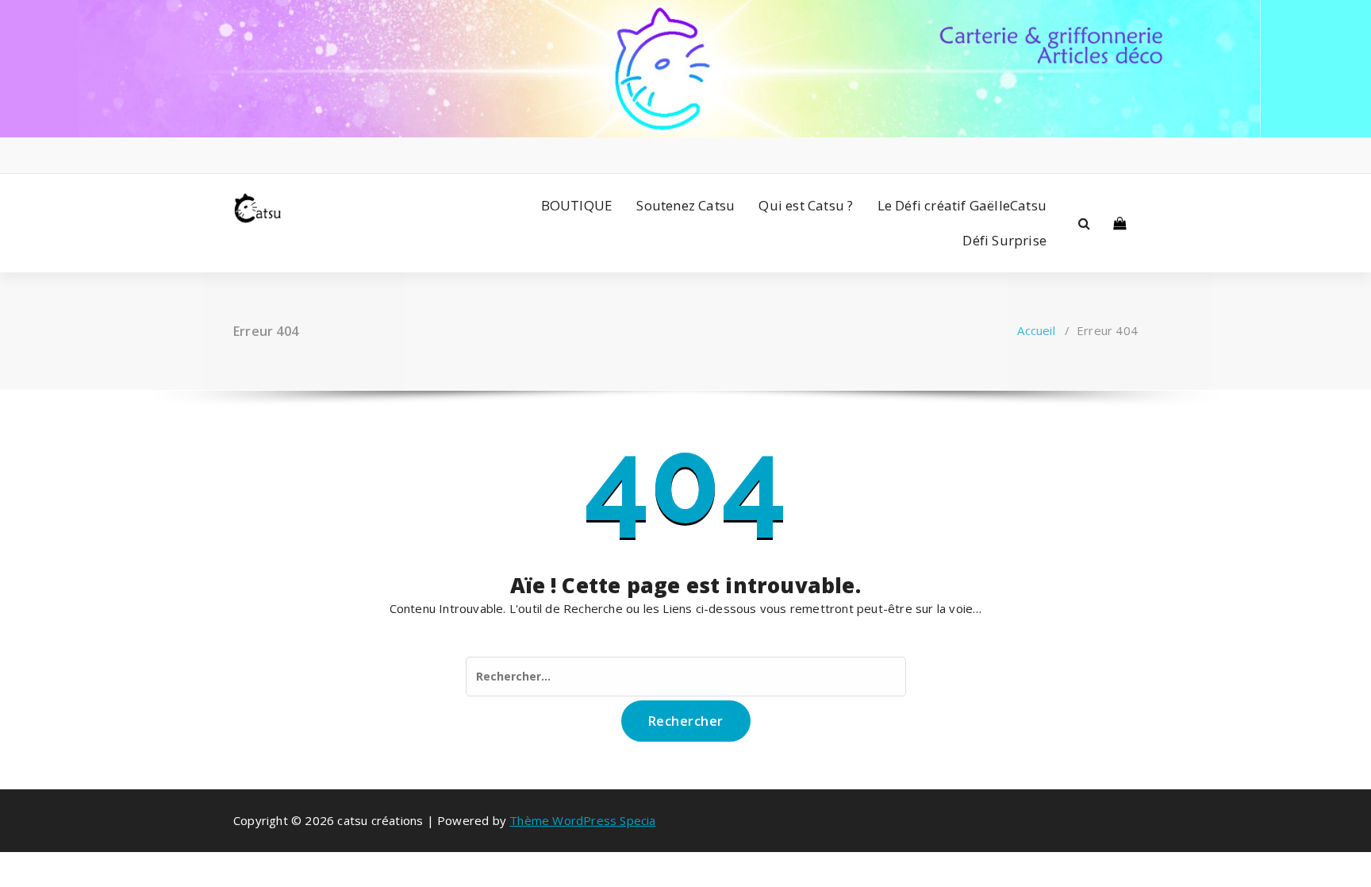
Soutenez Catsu (685, 205)
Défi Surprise (1004, 240)
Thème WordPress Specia (582, 820)
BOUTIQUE (577, 205)
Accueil (1035, 330)
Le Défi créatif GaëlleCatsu (962, 205)
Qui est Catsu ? (805, 205)
